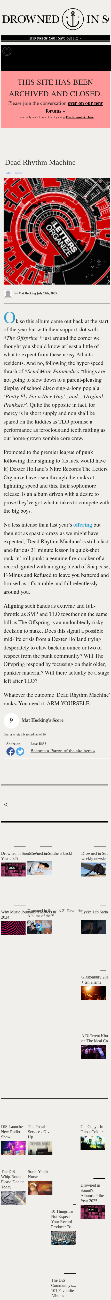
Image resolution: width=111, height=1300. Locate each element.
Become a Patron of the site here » (62, 750)
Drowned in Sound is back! (49, 853)
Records (23, 51)
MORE (96, 1085)
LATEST (7, 833)
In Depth (43, 51)
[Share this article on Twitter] (20, 751)
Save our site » (55, 38)
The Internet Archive (79, 117)
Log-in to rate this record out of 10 (25, 734)
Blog (81, 51)
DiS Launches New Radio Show (12, 1131)
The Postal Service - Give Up (39, 1131)
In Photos (64, 51)
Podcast (98, 51)
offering (82, 524)
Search (101, 64)
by (25, 293)
